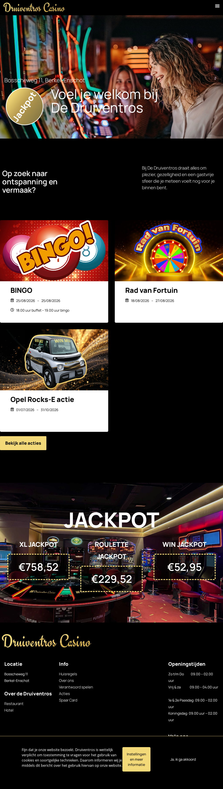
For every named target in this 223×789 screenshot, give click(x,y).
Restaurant (14, 703)
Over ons (66, 680)
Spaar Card (68, 700)
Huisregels (68, 673)
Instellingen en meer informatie (136, 759)
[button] (217, 5)
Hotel (9, 710)
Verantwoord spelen (76, 687)
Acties (64, 693)
